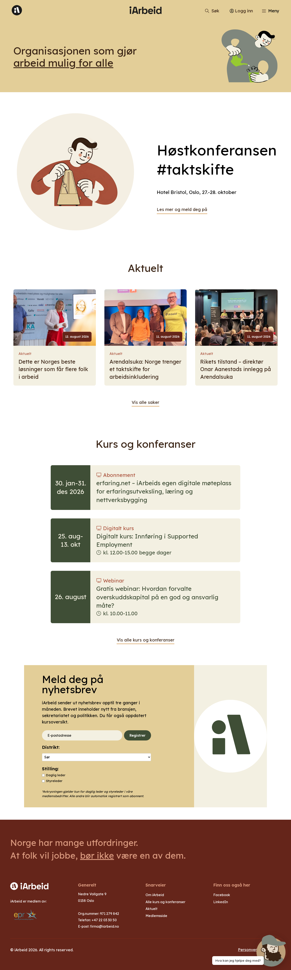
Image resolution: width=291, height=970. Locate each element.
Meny (273, 10)
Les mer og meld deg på (182, 209)
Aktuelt (25, 353)
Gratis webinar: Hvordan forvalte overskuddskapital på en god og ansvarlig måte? (157, 597)
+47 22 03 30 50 (104, 920)
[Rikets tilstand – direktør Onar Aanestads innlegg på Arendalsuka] (236, 317)
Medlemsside (156, 916)
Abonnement (119, 475)
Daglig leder (55, 775)
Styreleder (54, 781)
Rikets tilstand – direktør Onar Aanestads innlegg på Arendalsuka (235, 369)
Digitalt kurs (118, 528)
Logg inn (244, 10)
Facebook (221, 895)
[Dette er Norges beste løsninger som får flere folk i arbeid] (54, 317)
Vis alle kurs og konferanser (145, 640)
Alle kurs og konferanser (165, 902)
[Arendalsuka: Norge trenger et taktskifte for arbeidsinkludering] (145, 317)
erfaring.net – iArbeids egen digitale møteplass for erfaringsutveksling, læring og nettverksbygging (163, 491)
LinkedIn (220, 902)
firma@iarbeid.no (104, 926)
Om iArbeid (155, 895)
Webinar (113, 580)
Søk (215, 10)
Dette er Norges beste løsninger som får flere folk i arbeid (53, 369)
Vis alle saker (145, 402)
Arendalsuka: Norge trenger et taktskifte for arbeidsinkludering (145, 369)
